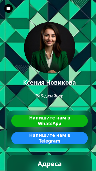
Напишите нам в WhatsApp (49, 120)
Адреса (50, 164)
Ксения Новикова (49, 82)
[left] (8, 8)
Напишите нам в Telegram (49, 138)
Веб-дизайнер (49, 96)
